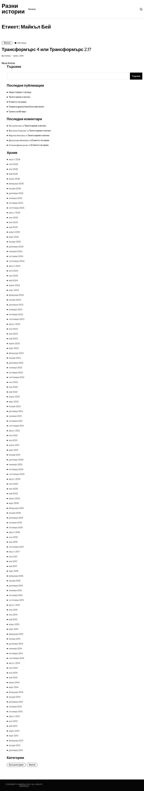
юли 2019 (13, 537)
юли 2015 (13, 609)
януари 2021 (14, 454)
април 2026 (14, 178)
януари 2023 (15, 358)
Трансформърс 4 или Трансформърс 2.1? (46, 49)
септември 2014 (16, 658)
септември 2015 (16, 600)
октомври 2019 (16, 527)
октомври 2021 (15, 421)
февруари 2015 (16, 634)
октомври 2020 (16, 469)
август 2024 (14, 266)
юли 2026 (13, 164)
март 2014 (13, 687)
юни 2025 (13, 222)
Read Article (8, 63)
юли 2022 (13, 382)
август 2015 (14, 605)
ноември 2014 (15, 648)
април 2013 (14, 731)
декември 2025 (16, 193)
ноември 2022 (15, 367)
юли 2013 (13, 721)
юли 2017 (13, 556)
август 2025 (14, 212)
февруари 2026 (16, 183)
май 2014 (13, 677)
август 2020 (14, 479)
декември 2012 (16, 750)
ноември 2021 (15, 416)
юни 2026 (13, 169)
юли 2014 (13, 667)
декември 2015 (16, 585)
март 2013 (13, 735)
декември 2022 (16, 362)
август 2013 (14, 716)
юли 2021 (13, 435)
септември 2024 (16, 261)
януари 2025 (15, 241)
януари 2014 (15, 697)
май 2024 (13, 280)
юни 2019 (13, 542)
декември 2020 (16, 459)
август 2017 (14, 551)
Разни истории (13, 8)
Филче (7, 42)
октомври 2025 (16, 203)
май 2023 (13, 338)
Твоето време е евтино (19, 97)
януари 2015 (14, 638)
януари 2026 (15, 188)
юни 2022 (13, 387)
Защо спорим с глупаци (20, 92)
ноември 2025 (15, 198)
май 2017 (13, 566)
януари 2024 (15, 299)
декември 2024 (16, 246)
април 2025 (14, 232)
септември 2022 (16, 377)
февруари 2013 (16, 740)
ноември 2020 (15, 464)
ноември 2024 (15, 251)
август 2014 (14, 663)
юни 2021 (13, 440)
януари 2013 (14, 745)
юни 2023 (13, 333)
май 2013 (13, 726)
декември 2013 (16, 701)
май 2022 (13, 392)
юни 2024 (13, 275)
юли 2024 (13, 270)
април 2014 (14, 682)
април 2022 (14, 396)
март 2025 (14, 237)
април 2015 (14, 624)
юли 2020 (13, 483)
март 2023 (14, 348)
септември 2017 (16, 546)
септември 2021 (16, 425)
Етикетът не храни (17, 102)
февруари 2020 (16, 508)
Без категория (16, 764)
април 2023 (14, 343)
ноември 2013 (15, 706)
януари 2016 (14, 580)
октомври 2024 (16, 256)
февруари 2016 (16, 576)
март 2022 (14, 401)
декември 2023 (16, 304)
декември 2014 (16, 643)
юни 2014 (13, 672)
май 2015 (13, 619)
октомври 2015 (16, 595)
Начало (32, 9)
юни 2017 (13, 561)
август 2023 (14, 324)
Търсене (14, 66)
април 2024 (14, 285)
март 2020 (14, 503)
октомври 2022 (16, 372)
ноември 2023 (15, 309)
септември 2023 (16, 319)
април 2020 (14, 498)
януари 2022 (15, 406)
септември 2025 (16, 207)
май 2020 (13, 493)
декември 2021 (16, 411)
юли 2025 (13, 217)
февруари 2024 (16, 295)
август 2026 (14, 159)
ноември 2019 (15, 522)
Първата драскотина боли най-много (26, 106)
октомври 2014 (16, 653)
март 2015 (13, 629)
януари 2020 (15, 513)
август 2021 (14, 430)
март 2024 (14, 290)
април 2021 (14, 445)
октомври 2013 (16, 711)
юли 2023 (13, 328)
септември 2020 (16, 474)
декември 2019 (16, 517)
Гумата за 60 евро (17, 111)
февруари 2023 (16, 353)
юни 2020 (13, 488)
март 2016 (13, 571)
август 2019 (14, 532)
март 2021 (13, 450)
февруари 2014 (16, 692)
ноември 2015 (15, 590)
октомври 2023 (16, 314)
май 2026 (13, 174)
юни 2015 (13, 614)
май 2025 (13, 227)
